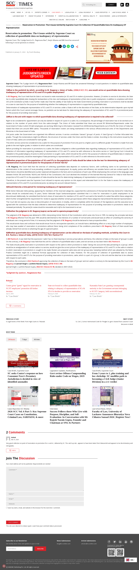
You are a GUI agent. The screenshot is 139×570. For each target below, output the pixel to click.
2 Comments (16, 306)
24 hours (11, 339)
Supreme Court (23, 371)
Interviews (50, 16)
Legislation (69, 12)
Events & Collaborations (69, 16)
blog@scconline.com (63, 544)
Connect (111, 5)
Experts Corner (41, 12)
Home (13, 12)
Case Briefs (56, 12)
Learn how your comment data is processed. (47, 526)
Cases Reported (101, 12)
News (19, 12)
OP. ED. (27, 12)
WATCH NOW (70, 20)
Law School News (119, 12)
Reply (14, 450)
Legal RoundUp (85, 12)
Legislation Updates (57, 371)
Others (108, 409)
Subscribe (83, 20)
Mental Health (89, 16)
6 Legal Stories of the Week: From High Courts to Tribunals (25, 320)
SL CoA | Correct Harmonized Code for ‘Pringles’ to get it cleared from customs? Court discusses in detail (104, 321)
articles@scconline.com (89, 544)
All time (37, 339)
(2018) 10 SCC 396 (55, 264)
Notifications (71, 371)
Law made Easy (18, 16)
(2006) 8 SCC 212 (80, 90)
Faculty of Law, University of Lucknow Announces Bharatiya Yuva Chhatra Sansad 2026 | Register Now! (111, 414)
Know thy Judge (35, 16)
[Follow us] (109, 541)
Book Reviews (105, 16)
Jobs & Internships (119, 16)
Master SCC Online (56, 20)
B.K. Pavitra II (114, 241)
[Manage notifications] (4, 566)
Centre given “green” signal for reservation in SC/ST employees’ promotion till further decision (23, 288)
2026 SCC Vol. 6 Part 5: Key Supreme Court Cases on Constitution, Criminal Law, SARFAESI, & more (27, 414)
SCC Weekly (24, 409)
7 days (24, 339)
